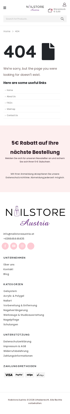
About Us (11, 96)
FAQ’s (9, 102)
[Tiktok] (30, 246)
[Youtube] (13, 246)
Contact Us (12, 115)
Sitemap (11, 109)
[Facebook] (5, 246)
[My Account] (64, 4)
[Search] (62, 18)
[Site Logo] (35, 7)
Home (10, 90)
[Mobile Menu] (4, 8)
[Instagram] (22, 246)
